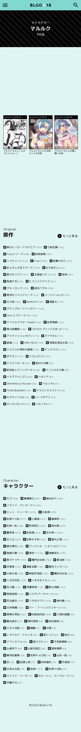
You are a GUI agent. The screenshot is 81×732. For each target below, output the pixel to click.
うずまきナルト (44, 580)
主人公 (14, 539)
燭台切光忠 (64, 573)
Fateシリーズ (18, 254)
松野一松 (15, 525)
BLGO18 (40, 5)
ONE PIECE (34, 342)
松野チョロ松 (40, 655)
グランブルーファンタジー (25, 308)
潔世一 (36, 553)
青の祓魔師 (16, 329)
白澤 (51, 628)
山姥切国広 (37, 648)
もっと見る (70, 236)
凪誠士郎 (27, 662)
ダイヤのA (54, 336)
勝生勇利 (15, 546)
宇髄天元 (14, 682)
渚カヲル (40, 641)
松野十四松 (58, 669)
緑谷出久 (54, 498)
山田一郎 (64, 655)
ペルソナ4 (44, 404)
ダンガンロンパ (18, 404)
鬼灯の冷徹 (45, 363)
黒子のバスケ (18, 274)
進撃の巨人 (62, 261)
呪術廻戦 (43, 254)
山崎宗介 (14, 648)
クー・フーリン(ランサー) (47, 607)
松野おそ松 (36, 539)
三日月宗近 (16, 580)
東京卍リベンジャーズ (23, 295)
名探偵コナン (45, 274)
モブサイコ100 (18, 397)
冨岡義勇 (59, 648)
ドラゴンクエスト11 (50, 390)
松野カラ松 (16, 519)
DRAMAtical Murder (22, 383)
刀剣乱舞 (55, 247)
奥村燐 (64, 600)
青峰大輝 (15, 553)
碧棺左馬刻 (16, 614)
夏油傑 (64, 560)
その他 (14, 302)
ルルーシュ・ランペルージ (56, 675)
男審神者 (35, 587)
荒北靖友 (15, 600)
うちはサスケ (40, 600)
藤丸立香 (60, 539)
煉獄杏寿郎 (38, 573)
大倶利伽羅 (66, 614)
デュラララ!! (55, 349)
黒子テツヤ (16, 560)
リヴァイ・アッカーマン (24, 505)
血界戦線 (55, 322)
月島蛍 (68, 662)
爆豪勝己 (32, 498)
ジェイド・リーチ (19, 675)
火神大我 (15, 573)
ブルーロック (18, 288)
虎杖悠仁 (37, 525)
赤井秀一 (54, 532)
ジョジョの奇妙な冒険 (23, 349)
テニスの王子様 (57, 370)
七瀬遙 (39, 519)
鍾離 (35, 628)
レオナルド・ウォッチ (22, 635)
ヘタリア (46, 376)
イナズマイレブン (19, 376)
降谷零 (59, 525)
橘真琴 (59, 519)
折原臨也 (48, 662)
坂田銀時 (56, 621)
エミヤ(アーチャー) (44, 594)
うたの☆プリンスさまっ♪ (50, 329)
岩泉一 (36, 669)
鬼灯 (69, 635)
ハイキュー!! (17, 261)
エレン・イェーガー (21, 512)
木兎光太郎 (16, 669)
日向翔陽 (15, 607)
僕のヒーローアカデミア (24, 247)
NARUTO (35, 302)
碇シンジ (51, 635)
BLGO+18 (45, 705)
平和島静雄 (63, 641)
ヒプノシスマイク (42, 281)
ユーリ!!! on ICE (57, 295)
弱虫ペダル (44, 288)
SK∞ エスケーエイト (22, 315)
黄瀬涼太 (57, 553)
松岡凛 (34, 532)
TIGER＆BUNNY (19, 390)
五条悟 (49, 512)
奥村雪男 (35, 621)
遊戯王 (56, 302)
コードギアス (45, 397)
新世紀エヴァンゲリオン (23, 370)
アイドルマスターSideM (24, 322)
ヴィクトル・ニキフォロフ (48, 546)
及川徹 (14, 587)
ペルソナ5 (50, 383)
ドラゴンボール (18, 363)
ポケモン (15, 356)
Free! (40, 261)
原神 (68, 274)
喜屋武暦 (35, 566)
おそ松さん (55, 267)
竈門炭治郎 (41, 560)
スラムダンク (40, 356)
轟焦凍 (14, 532)
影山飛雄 (57, 587)
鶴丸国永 (14, 621)
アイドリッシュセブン (23, 336)
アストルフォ (17, 641)
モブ (12, 498)
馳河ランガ (58, 566)
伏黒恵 (14, 566)
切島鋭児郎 (41, 614)
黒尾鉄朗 (15, 594)
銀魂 (12, 342)
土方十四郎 (16, 628)
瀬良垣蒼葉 (16, 655)
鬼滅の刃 (15, 281)
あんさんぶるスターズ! (23, 267)
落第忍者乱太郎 (61, 342)
